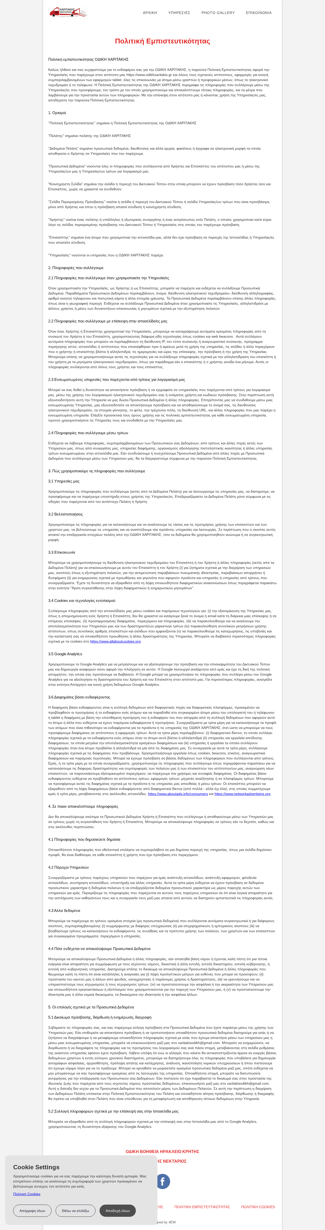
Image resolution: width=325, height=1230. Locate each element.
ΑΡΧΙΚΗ (150, 13)
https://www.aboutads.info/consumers (178, 794)
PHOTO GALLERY (218, 13)
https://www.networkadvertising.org (242, 794)
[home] (68, 12)
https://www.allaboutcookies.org (115, 641)
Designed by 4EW (162, 1222)
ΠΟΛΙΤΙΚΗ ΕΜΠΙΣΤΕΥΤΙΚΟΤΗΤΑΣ (202, 1207)
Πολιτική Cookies (26, 1194)
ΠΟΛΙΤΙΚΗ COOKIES (258, 1207)
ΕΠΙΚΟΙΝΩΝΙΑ (259, 13)
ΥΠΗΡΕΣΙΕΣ (179, 13)
